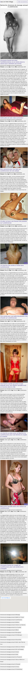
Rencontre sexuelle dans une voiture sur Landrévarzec (13, 507)
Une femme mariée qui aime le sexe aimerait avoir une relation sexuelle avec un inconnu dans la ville (13, 385)
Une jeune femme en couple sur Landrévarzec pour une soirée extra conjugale (11, 566)
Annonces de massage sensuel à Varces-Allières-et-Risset (12, 660)
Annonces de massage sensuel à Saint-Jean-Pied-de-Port (12, 643)
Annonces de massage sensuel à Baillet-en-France (12, 617)
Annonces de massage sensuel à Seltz (9, 654)
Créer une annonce (22, 1)
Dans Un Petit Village (6, 2)
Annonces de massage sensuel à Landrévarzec (11, 619)
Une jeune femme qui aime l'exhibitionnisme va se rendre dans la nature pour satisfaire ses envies (12, 62)
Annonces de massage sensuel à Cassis (9, 652)
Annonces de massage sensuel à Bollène (9, 622)
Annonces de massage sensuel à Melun (9, 630)
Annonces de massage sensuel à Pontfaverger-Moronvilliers (11, 636)
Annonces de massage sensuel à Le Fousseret (11, 657)
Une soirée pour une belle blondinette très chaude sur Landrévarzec (13, 317)
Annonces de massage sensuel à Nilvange (10, 614)
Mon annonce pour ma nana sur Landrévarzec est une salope (10, 170)
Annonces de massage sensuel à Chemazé (10, 664)
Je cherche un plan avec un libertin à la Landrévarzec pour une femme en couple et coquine (13, 434)
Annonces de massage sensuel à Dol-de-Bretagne (12, 649)
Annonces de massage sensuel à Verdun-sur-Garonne (12, 624)
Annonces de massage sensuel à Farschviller (10, 639)
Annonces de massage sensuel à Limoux (9, 666)
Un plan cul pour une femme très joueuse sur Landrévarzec (13, 222)
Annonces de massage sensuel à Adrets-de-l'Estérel (12, 646)
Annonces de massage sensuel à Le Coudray (10, 627)
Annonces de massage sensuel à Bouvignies (10, 632)
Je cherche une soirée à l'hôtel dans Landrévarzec (12, 266)
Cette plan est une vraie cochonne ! (11, 118)
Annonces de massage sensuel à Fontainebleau (11, 669)
